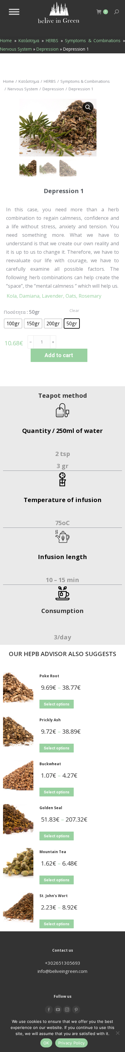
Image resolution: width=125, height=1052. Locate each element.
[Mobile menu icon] (14, 11)
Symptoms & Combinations (92, 40)
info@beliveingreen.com (62, 971)
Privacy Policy (71, 1042)
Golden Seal (50, 807)
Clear (74, 310)
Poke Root (49, 675)
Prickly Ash (50, 719)
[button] (88, 107)
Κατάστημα (29, 40)
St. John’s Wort (53, 895)
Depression (47, 49)
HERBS (52, 40)
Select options (56, 704)
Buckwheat (50, 763)
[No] (117, 1033)
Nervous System (16, 49)
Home (6, 40)
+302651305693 (62, 963)
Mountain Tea (52, 851)
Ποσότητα (14, 312)
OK (46, 1042)
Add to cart (59, 355)
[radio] (13, 323)
